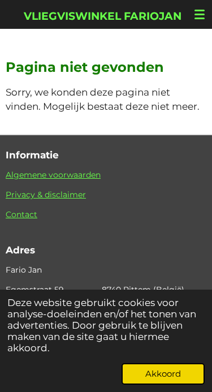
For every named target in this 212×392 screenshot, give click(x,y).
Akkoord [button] (163, 373)
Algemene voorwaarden (53, 175)
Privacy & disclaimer (46, 194)
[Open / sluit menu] (199, 14)
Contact (21, 214)
